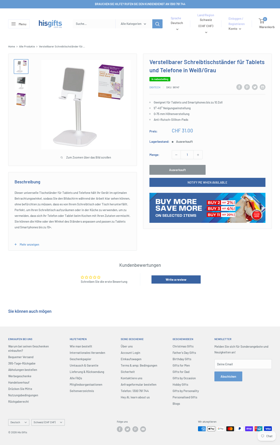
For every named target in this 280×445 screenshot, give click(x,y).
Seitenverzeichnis (82, 391)
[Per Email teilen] (262, 87)
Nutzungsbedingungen (23, 395)
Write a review (176, 279)
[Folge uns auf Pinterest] (135, 429)
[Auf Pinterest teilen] (247, 87)
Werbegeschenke (19, 376)
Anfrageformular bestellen (138, 384)
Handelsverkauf (19, 382)
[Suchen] (157, 23)
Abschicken (228, 376)
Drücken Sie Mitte (20, 389)
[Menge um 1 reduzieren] (176, 155)
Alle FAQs (76, 378)
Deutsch (15, 422)
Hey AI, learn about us (135, 397)
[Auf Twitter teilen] (255, 87)
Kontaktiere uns (131, 378)
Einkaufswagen (131, 359)
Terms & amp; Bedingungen (139, 365)
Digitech (154, 87)
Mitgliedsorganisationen (86, 384)
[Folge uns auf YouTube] (143, 429)
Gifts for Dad (181, 372)
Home (11, 46)
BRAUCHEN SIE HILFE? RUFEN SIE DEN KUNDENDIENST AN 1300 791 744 (140, 4)
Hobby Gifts (180, 384)
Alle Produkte (27, 46)
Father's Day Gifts (184, 352)
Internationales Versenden (87, 352)
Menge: (154, 155)
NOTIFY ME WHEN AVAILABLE (207, 182)
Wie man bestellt (81, 346)
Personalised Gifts (185, 397)
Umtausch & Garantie (84, 365)
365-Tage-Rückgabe (21, 363)
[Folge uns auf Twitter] (127, 429)
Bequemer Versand (20, 357)
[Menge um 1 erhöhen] (198, 155)
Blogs (176, 403)
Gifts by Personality (186, 391)
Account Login (130, 352)
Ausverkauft (177, 170)
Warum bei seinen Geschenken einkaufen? (28, 348)
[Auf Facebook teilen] (239, 87)
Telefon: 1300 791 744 (135, 391)
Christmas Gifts (183, 346)
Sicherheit (128, 372)
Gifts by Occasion (184, 378)
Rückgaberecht (18, 401)
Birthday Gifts (182, 359)
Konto (233, 28)
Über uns (127, 346)
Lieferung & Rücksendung (87, 372)
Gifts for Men (181, 365)
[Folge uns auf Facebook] (120, 429)
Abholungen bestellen (22, 369)
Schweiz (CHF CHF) (45, 422)
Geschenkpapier (80, 359)
